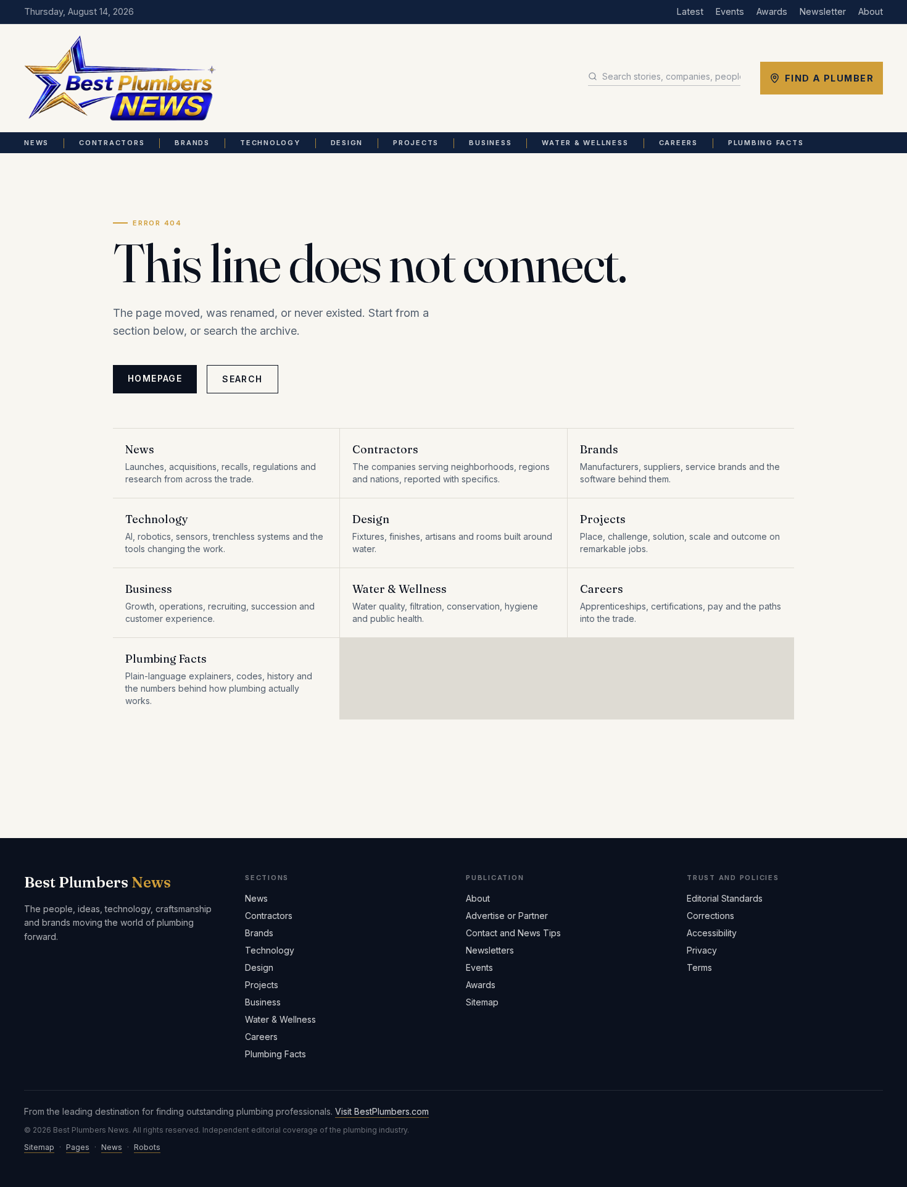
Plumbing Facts (766, 142)
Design (347, 142)
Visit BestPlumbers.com (382, 1111)
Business (490, 142)
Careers (678, 142)
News (36, 142)
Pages (77, 1147)
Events (730, 11)
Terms (699, 967)
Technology (270, 142)
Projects (416, 142)
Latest (690, 11)
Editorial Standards (725, 898)
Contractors (111, 142)
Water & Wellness (585, 142)
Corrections (710, 915)
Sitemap (482, 1002)
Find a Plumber (829, 78)
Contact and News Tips (513, 933)
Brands (192, 142)
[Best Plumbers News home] (120, 78)
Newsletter (823, 11)
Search (242, 379)
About (870, 11)
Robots (147, 1147)
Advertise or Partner (507, 915)
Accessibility (712, 933)
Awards (771, 11)
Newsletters (490, 950)
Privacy (702, 950)
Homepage (155, 378)
